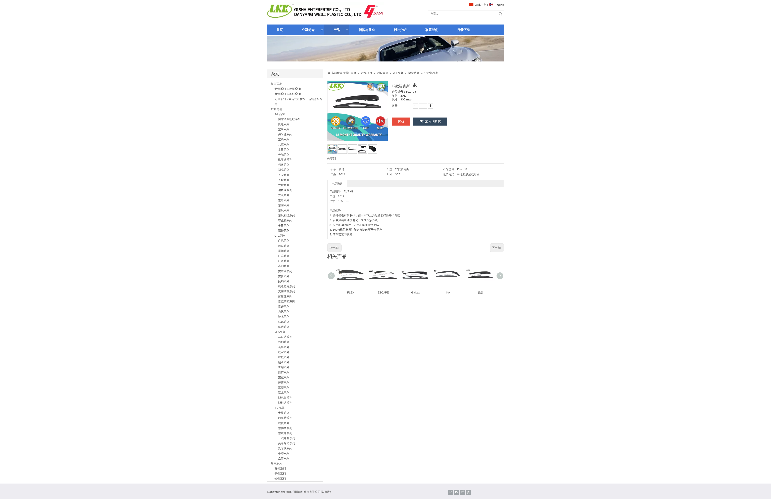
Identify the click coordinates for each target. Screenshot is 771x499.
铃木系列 (283, 316)
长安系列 (283, 175)
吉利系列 (283, 266)
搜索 (500, 13)
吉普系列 (283, 276)
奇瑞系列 (283, 367)
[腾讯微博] (462, 492)
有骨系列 (280, 468)
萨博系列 (283, 382)
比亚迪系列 (285, 159)
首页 (279, 30)
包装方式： (450, 174)
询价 (401, 121)
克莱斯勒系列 (286, 291)
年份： (334, 174)
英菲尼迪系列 (286, 443)
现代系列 (283, 423)
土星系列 (283, 412)
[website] (325, 11)
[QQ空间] (468, 492)
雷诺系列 (283, 306)
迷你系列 (283, 342)
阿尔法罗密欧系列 (289, 119)
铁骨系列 (280, 478)
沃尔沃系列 (285, 448)
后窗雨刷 (276, 109)
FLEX (350, 292)
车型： (391, 169)
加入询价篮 (433, 121)
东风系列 (283, 210)
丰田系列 (283, 225)
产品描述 (337, 183)
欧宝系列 (283, 352)
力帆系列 (283, 311)
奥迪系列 (283, 124)
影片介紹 (400, 30)
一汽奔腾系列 (286, 438)
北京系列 (283, 144)
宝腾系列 (283, 139)
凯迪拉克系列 (286, 286)
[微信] (456, 492)
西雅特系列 (285, 417)
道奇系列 (283, 200)
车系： (334, 169)
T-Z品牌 (279, 407)
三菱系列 (283, 387)
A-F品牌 (279, 114)
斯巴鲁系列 (285, 397)
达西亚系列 (285, 190)
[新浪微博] (450, 492)
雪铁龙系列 (285, 433)
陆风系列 (283, 321)
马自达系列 (285, 336)
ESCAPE (383, 292)
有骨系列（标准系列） (288, 93)
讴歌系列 (283, 357)
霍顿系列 (283, 251)
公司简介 (308, 30)
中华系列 (283, 453)
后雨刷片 (276, 463)
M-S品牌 (279, 331)
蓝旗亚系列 (285, 296)
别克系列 (283, 169)
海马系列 (283, 245)
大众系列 (283, 195)
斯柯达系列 (285, 402)
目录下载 (463, 30)
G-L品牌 (279, 235)
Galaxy (415, 292)
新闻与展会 (367, 30)
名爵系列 (283, 347)
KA (448, 292)
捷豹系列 (283, 281)
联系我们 (431, 30)
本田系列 (283, 149)
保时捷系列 (285, 134)
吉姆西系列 (285, 271)
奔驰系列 (283, 154)
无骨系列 (280, 473)
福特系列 (283, 230)
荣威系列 (283, 377)
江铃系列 (283, 261)
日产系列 (283, 372)
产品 (336, 30)
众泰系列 (283, 458)
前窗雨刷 (276, 83)
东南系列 (283, 205)
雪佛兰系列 (285, 428)
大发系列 (283, 185)
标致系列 (283, 164)
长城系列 (283, 180)
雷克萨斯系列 (286, 301)
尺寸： (391, 174)
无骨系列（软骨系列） (288, 88)
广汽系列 (283, 240)
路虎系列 (283, 326)
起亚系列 (283, 362)
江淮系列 (283, 256)
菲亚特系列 (285, 220)
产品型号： (450, 169)
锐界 (480, 292)
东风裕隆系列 (286, 215)
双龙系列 (283, 392)
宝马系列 (283, 129)
